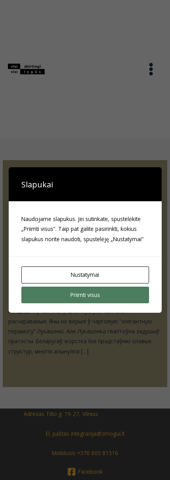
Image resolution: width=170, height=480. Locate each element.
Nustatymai (85, 274)
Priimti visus (85, 295)
